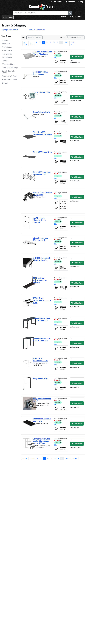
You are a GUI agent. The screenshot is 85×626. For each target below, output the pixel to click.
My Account (77, 16)
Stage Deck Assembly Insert (42, 399)
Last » (72, 43)
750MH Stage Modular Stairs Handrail (39, 220)
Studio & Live (7, 50)
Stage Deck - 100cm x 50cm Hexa (42, 420)
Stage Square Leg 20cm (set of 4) (40, 239)
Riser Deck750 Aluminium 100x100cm (42, 133)
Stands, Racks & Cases (8, 72)
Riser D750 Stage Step (42, 152)
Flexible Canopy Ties (41, 92)
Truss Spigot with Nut (42, 112)
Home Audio (7, 54)
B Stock (5, 83)
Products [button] (8, 17)
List (39, 37)
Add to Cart (78, 56)
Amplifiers (6, 44)
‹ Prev (31, 43)
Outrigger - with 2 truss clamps (40, 73)
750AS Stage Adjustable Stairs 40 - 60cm (42, 300)
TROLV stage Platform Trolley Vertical (40, 280)
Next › (66, 43)
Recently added (75, 37)
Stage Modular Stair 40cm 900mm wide (41, 319)
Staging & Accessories (9, 30)
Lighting (5, 61)
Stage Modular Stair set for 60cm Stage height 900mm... (41, 441)
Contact (71, 2)
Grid (32, 37)
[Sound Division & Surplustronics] (42, 6)
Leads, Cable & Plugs (10, 67)
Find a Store (57, 2)
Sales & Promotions (10, 79)
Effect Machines (8, 64)
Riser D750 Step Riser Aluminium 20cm (42, 173)
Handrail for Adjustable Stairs (40, 359)
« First (25, 43)
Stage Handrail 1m (40, 378)
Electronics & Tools (9, 76)
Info (55, 58)
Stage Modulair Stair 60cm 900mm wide (41, 339)
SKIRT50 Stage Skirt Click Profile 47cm (41, 259)
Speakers (5, 40)
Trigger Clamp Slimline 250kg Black (42, 193)
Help (81, 2)
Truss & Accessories (37, 30)
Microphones (7, 47)
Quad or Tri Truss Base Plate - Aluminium (42, 53)
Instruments (7, 57)
